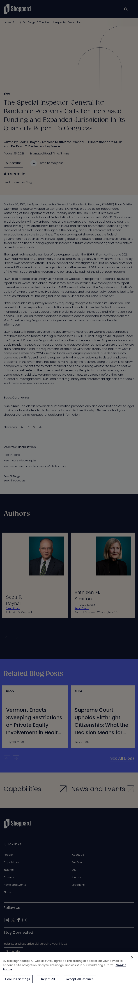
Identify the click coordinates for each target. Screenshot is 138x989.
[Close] (132, 957)
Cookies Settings (17, 979)
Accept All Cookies (80, 979)
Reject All (48, 979)
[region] (69, 970)
